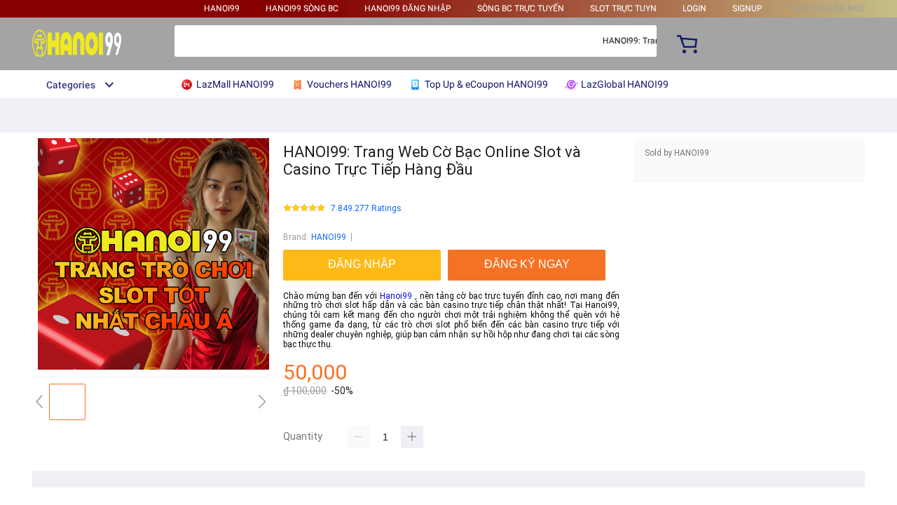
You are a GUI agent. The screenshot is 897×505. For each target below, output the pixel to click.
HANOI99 (222, 8)
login (694, 8)
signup (747, 8)
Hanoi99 (396, 296)
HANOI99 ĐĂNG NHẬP (407, 8)
